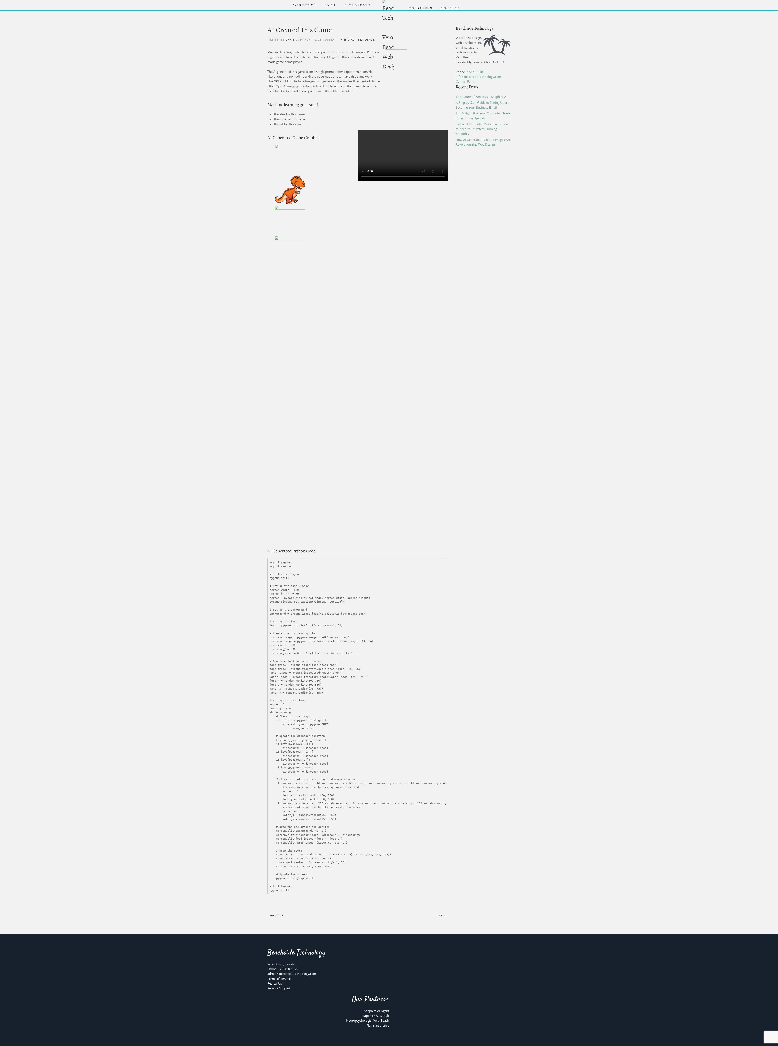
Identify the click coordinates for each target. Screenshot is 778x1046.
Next (442, 915)
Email (330, 5)
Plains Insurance (377, 1025)
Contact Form (465, 81)
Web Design (304, 5)
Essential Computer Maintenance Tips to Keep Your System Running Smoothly (482, 129)
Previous (276, 915)
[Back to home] (389, 35)
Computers (420, 8)
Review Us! (275, 983)
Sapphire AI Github (376, 1016)
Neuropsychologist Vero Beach (367, 1020)
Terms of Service (279, 979)
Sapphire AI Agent (376, 1011)
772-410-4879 (476, 72)
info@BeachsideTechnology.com (478, 77)
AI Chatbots (357, 5)
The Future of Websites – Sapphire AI (481, 97)
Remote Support (278, 988)
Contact (449, 8)
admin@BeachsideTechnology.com (291, 974)
